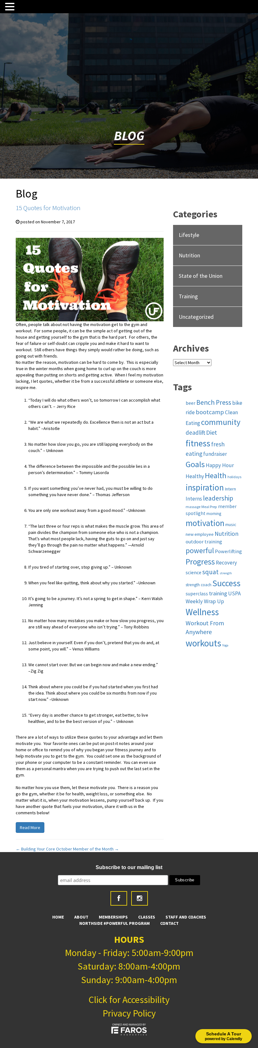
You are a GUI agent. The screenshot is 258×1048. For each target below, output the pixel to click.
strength (226, 573)
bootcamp (210, 412)
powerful (200, 550)
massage (193, 506)
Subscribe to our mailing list (129, 867)
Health (216, 475)
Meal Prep (209, 506)
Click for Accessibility (129, 999)
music (230, 524)
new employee (200, 534)
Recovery (226, 562)
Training (188, 296)
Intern (230, 489)
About (81, 917)
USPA (234, 593)
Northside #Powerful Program (114, 923)
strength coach (198, 584)
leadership (218, 498)
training (218, 593)
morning (213, 513)
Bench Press (213, 402)
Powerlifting (228, 551)
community (220, 422)
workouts (203, 643)
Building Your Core (35, 849)
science (193, 572)
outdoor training (204, 541)
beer (190, 403)
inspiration (205, 487)
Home (58, 917)
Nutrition (189, 255)
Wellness (202, 612)
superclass (197, 594)
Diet (211, 432)
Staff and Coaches (185, 917)
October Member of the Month (87, 849)
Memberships (113, 917)
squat (210, 572)
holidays (234, 476)
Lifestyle (189, 234)
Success (226, 583)
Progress (200, 562)
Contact (169, 923)
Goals (195, 464)
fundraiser (215, 453)
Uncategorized (196, 316)
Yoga (225, 645)
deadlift (195, 432)
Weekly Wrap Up (205, 601)
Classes (146, 917)
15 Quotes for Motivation (48, 207)
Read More (30, 827)
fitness (198, 443)
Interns (194, 498)
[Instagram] (139, 898)
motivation (205, 523)
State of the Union (200, 275)
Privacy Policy (129, 1013)
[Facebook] (118, 898)
